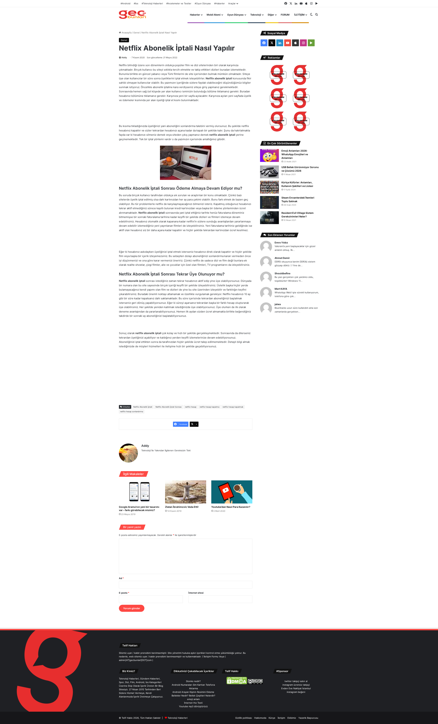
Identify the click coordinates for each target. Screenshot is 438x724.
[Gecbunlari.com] (132, 14)
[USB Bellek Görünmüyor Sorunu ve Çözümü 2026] (269, 171)
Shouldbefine (282, 273)
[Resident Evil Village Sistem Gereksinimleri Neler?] (269, 217)
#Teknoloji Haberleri (152, 3)
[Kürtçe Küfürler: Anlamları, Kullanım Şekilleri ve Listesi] (269, 187)
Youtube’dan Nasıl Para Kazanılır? (230, 506)
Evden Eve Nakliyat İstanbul (296, 688)
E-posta (124, 592)
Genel (136, 32)
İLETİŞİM (299, 14)
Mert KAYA (281, 288)
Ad (121, 578)
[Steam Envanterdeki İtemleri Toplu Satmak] (269, 202)
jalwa (278, 304)
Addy (124, 57)
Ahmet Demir (282, 257)
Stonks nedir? (193, 681)
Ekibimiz (291, 717)
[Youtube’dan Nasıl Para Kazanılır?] (231, 492)
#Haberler (219, 3)
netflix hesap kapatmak (233, 407)
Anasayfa (126, 32)
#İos (136, 3)
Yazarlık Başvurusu (308, 717)
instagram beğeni (296, 692)
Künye (272, 717)
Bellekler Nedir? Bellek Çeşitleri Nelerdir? (193, 695)
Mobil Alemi (214, 14)
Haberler (195, 14)
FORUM (285, 14)
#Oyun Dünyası (203, 3)
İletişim (281, 717)
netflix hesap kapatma (209, 407)
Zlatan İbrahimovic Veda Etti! (181, 506)
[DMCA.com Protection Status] (237, 683)
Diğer (271, 14)
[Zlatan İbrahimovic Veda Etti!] (185, 492)
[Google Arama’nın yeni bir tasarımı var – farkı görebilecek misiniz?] (139, 492)
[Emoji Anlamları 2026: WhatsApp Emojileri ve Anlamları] (269, 155)
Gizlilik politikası (243, 717)
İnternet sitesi (196, 592)
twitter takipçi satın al (296, 681)
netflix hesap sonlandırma (131, 411)
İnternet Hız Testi (193, 702)
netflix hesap (190, 407)
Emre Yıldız (281, 242)
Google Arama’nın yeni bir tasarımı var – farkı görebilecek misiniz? (139, 508)
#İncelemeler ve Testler (178, 3)
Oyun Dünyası (235, 14)
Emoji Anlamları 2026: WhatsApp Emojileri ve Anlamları (294, 154)
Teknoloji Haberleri (178, 717)
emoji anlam (193, 699)
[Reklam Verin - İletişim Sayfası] (278, 75)
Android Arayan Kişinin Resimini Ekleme (193, 692)
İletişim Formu (211, 656)
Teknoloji (255, 14)
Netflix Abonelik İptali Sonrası (169, 407)
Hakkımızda (260, 717)
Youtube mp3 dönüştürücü (193, 706)
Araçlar (232, 3)
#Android (125, 3)
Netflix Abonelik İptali (142, 407)
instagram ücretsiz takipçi (296, 684)
